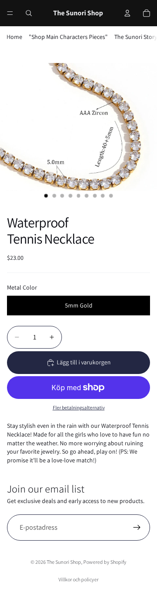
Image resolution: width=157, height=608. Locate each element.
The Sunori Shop (64, 562)
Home (14, 37)
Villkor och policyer (78, 579)
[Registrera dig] (137, 527)
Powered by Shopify (104, 562)
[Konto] (127, 13)
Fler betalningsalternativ (79, 407)
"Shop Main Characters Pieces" (68, 37)
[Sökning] (28, 13)
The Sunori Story (135, 37)
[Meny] (10, 13)
